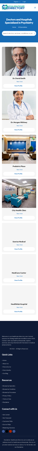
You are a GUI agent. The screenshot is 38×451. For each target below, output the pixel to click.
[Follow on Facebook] (3, 431)
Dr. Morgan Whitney (19, 122)
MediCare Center (19, 273)
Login (24, 1)
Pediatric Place (19, 166)
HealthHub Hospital (19, 304)
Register (16, 1)
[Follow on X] (6, 431)
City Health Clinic (19, 210)
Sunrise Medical (19, 242)
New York (20, 82)
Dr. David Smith (19, 78)
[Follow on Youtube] (10, 431)
